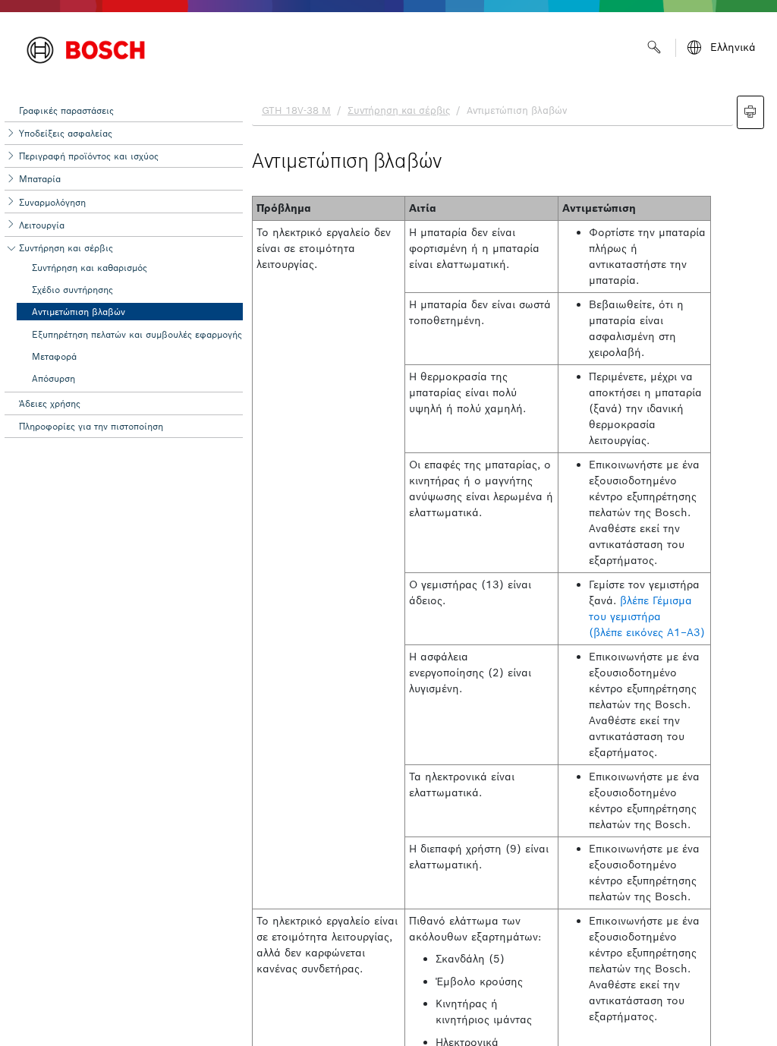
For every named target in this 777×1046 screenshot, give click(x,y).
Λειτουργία (41, 225)
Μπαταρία (40, 178)
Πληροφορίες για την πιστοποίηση (91, 426)
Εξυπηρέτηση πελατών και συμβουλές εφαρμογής (137, 334)
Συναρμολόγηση (52, 202)
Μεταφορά (54, 356)
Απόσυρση (53, 378)
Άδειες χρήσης (49, 403)
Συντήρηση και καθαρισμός (89, 267)
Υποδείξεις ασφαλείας (65, 133)
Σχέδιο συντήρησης (72, 289)
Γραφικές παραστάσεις (66, 110)
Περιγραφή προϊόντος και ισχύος (89, 156)
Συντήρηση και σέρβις (66, 248)
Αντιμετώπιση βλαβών (78, 311)
